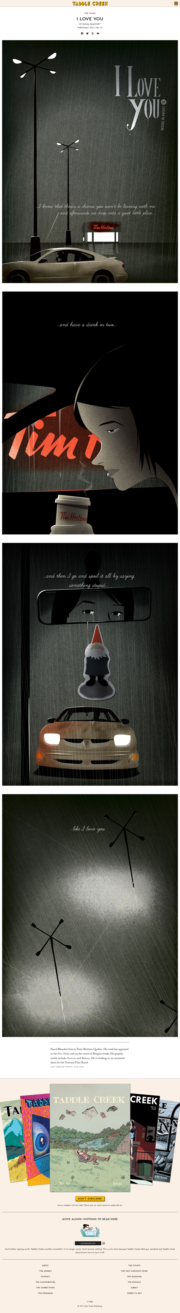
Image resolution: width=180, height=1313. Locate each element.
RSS (91, 1301)
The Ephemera (45, 1293)
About (45, 1265)
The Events (134, 1265)
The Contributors (45, 1282)
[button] (103, 1243)
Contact (45, 1276)
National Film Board (76, 1063)
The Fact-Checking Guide (134, 1271)
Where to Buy (134, 1293)
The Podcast (134, 1282)
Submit (134, 1287)
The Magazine (134, 1276)
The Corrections (45, 1287)
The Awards (45, 1271)
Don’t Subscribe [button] (90, 1198)
